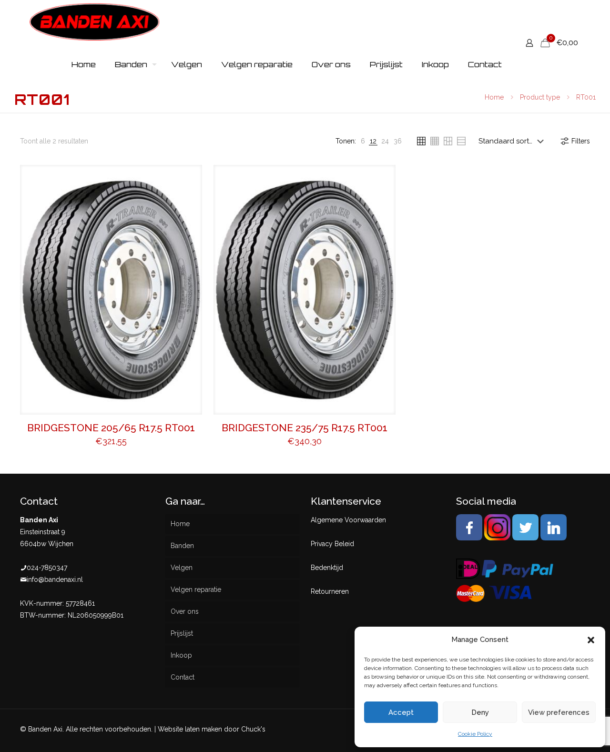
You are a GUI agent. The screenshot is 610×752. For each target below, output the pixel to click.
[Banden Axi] (95, 21)
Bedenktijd (327, 567)
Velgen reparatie (196, 589)
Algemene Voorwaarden (348, 520)
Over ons (185, 611)
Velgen (182, 567)
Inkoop (181, 655)
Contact (182, 677)
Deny (480, 712)
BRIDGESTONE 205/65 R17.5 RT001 (111, 428)
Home (494, 97)
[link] (363, 141)
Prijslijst (182, 633)
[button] (591, 640)
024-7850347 (47, 567)
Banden (182, 545)
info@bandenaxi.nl (55, 579)
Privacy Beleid (332, 544)
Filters (580, 141)
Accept (401, 712)
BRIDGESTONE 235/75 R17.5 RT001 (304, 428)
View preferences (559, 712)
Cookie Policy (475, 734)
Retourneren (330, 591)
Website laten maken (190, 729)
